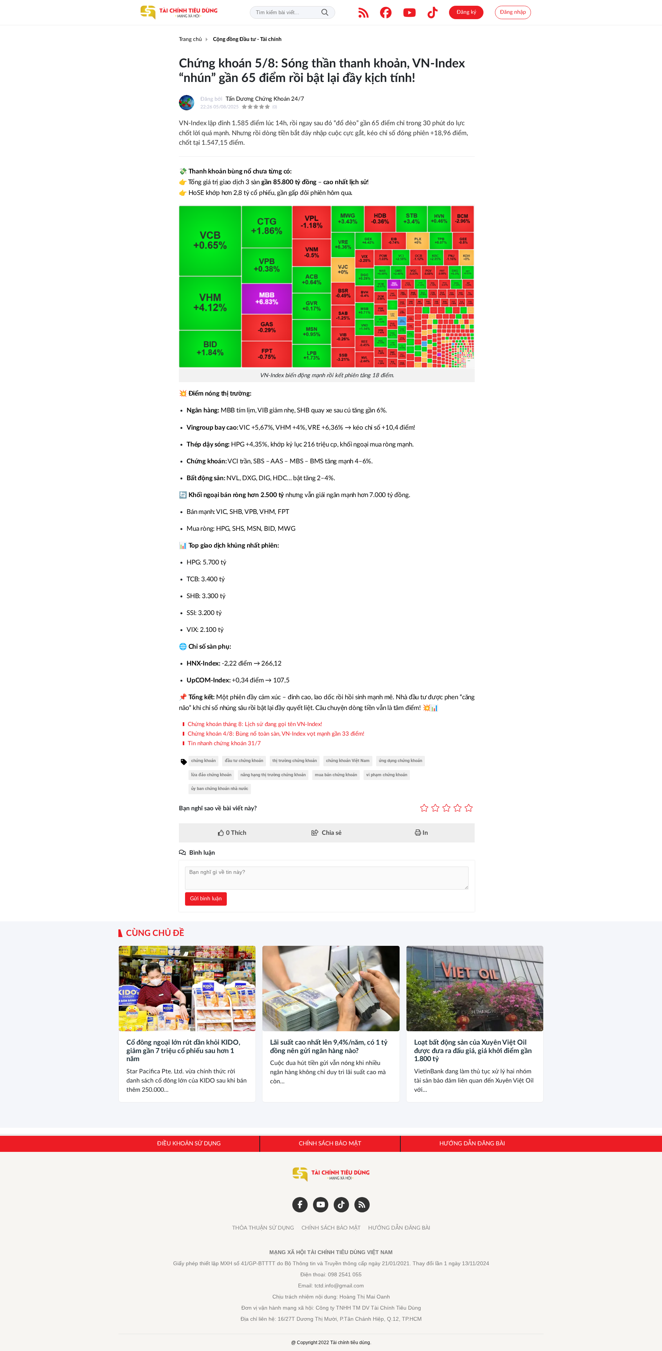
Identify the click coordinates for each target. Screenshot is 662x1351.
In (424, 833)
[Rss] (362, 1204)
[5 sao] (468, 808)
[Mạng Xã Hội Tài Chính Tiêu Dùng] (179, 12)
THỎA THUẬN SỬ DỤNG (263, 1228)
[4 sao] (457, 808)
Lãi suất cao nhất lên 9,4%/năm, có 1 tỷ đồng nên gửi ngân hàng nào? (329, 1047)
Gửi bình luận (206, 898)
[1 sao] (424, 808)
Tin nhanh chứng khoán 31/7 (223, 743)
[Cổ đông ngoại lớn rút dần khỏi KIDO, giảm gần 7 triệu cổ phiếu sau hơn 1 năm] (187, 988)
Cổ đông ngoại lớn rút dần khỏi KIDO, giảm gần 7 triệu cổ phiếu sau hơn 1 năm (183, 1051)
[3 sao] (446, 808)
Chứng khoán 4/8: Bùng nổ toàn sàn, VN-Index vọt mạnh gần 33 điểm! (275, 734)
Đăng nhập (513, 12)
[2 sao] (435, 808)
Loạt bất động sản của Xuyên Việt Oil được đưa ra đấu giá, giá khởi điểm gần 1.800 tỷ (473, 1051)
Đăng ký (466, 12)
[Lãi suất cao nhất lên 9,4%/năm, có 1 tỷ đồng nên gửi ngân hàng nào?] (330, 988)
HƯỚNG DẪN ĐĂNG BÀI (399, 1228)
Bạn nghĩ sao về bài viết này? (218, 808)
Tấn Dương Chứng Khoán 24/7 (265, 99)
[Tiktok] (432, 12)
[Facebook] (385, 12)
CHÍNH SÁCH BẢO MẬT (331, 1228)
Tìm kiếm (324, 12)
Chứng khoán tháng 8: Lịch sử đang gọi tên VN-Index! (254, 724)
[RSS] (363, 12)
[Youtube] (409, 12)
